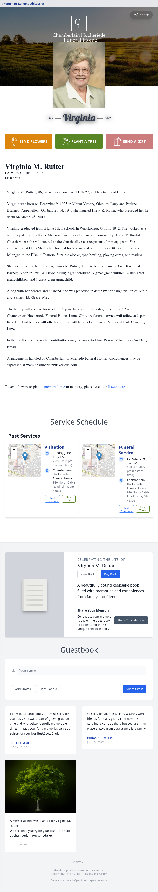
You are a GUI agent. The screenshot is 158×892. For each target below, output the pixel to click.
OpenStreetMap (83, 880)
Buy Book (110, 574)
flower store (116, 386)
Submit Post (134, 689)
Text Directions (52, 499)
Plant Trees (68, 498)
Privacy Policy (67, 874)
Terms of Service (90, 874)
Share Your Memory (131, 620)
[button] (25, 456)
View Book (88, 574)
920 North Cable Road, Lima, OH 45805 (64, 486)
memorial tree (54, 386)
